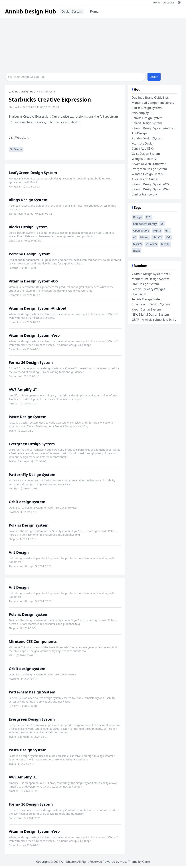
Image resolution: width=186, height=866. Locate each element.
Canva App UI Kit (143, 149)
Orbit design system (27, 501)
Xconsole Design (143, 143)
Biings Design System (28, 199)
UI (162, 224)
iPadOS (157, 237)
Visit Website (19, 138)
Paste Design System (27, 416)
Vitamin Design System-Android (37, 308)
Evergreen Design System (32, 443)
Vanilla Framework (144, 194)
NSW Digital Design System (150, 315)
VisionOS (151, 244)
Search (154, 76)
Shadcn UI (139, 294)
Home (156, 2)
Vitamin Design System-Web (34, 335)
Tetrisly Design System (147, 299)
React (136, 250)
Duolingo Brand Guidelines (150, 98)
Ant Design (19, 552)
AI (134, 237)
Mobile (165, 244)
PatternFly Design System (32, 474)
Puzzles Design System (147, 138)
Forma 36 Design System (31, 362)
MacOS (137, 244)
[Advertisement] (93, 44)
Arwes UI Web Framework (149, 164)
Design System (72, 11)
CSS (148, 217)
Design (17, 149)
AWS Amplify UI (23, 389)
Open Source (141, 230)
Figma (94, 11)
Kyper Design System (146, 309)
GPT (167, 230)
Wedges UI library (144, 159)
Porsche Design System (30, 254)
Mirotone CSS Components (33, 641)
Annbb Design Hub (30, 11)
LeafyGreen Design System (33, 172)
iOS (168, 237)
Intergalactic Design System (151, 304)
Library (144, 237)
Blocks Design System (28, 226)
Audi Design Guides (145, 179)
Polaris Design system (28, 525)
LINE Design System (145, 284)
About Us (168, 2)
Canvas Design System (147, 118)
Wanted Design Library (147, 174)
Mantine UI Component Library (153, 103)
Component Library (145, 224)
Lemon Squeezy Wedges (148, 289)
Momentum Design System (150, 279)
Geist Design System (146, 154)
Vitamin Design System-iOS (33, 281)
